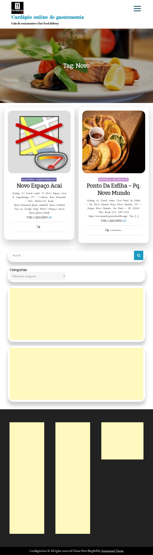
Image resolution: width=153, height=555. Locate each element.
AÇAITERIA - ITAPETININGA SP (39, 179)
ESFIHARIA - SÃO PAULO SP (113, 179)
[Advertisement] (76, 314)
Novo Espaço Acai (39, 185)
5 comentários (115, 230)
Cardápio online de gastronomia (47, 17)
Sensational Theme (113, 551)
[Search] (138, 255)
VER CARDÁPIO (37, 217)
